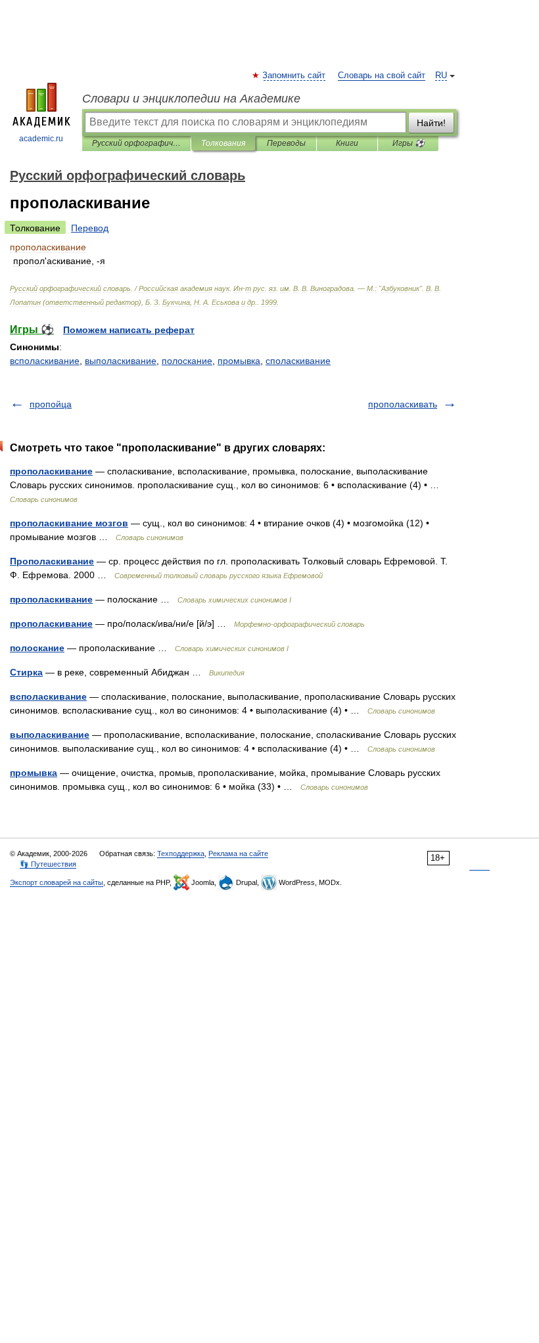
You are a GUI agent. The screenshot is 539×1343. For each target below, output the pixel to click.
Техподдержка (180, 853)
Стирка (26, 672)
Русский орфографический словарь (136, 143)
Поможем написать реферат (129, 330)
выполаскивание (120, 360)
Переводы (286, 143)
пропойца (51, 404)
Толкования (223, 143)
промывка (239, 360)
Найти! (431, 123)
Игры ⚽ (408, 143)
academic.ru (41, 138)
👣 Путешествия (48, 864)
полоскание (187, 360)
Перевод (89, 228)
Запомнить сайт (294, 75)
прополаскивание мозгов (69, 523)
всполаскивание (45, 360)
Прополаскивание (52, 561)
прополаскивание (51, 471)
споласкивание (298, 360)
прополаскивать (402, 404)
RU (441, 75)
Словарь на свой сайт (381, 75)
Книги (347, 143)
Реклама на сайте (238, 853)
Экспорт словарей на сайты (56, 882)
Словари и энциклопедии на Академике (191, 98)
